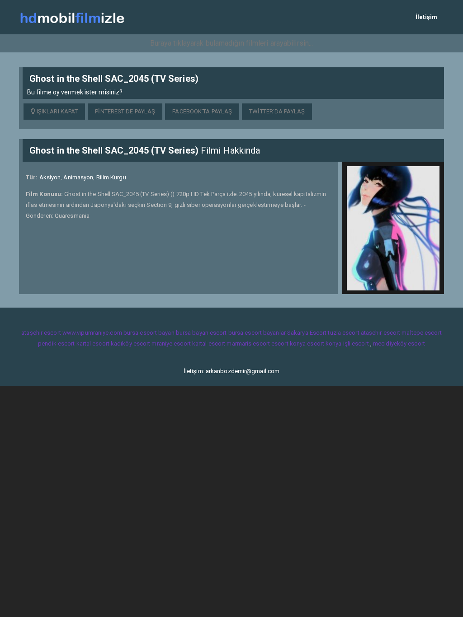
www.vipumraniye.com (92, 332)
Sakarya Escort (306, 332)
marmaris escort (248, 343)
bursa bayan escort (201, 332)
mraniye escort (170, 343)
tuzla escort (343, 332)
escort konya (288, 343)
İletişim (426, 17)
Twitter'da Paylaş (277, 111)
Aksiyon (50, 177)
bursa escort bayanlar (257, 332)
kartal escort (92, 343)
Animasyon (78, 177)
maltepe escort (421, 332)
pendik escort (56, 343)
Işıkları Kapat (56, 111)
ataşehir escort (41, 332)
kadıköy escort (130, 343)
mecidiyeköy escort (399, 343)
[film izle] (72, 17)
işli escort (356, 343)
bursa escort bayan (149, 332)
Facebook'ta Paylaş (202, 111)
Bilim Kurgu (111, 177)
